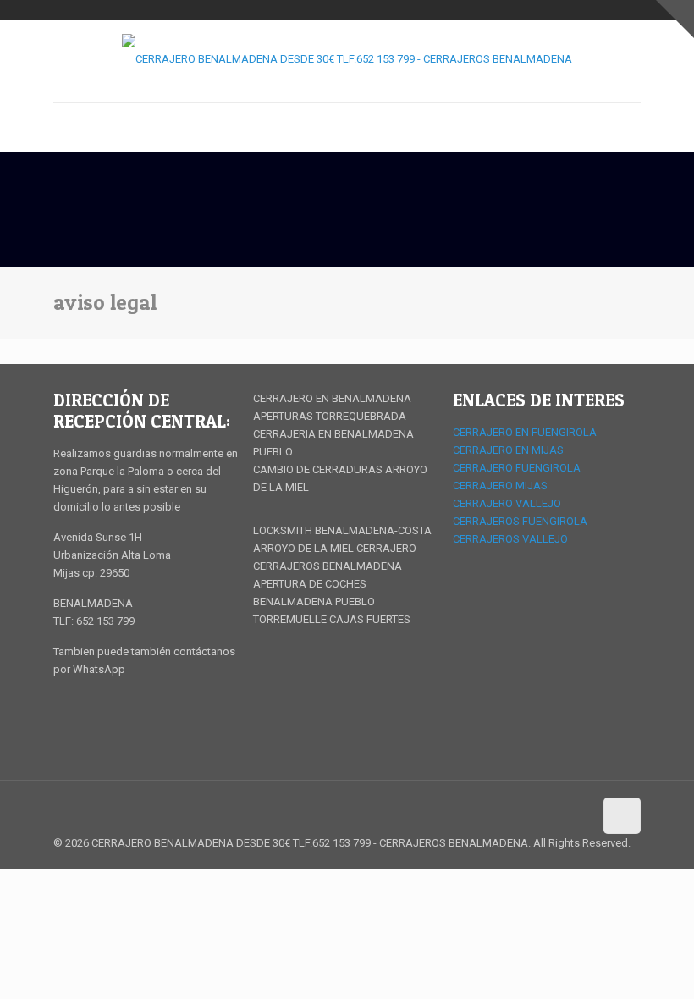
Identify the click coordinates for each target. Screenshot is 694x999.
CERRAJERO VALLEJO (507, 503)
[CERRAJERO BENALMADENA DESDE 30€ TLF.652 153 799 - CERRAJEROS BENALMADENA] (347, 58)
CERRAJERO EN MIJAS (508, 450)
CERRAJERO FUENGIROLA (517, 467)
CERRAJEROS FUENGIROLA (520, 521)
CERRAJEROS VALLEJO (510, 539)
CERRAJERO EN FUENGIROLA (525, 432)
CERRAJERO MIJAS (500, 485)
